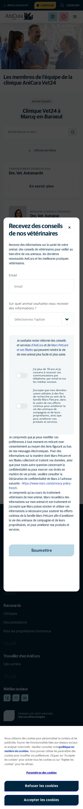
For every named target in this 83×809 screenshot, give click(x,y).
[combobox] (41, 319)
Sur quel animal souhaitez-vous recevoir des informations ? (39, 305)
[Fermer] (69, 227)
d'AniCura (37, 345)
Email (13, 275)
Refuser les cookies (41, 786)
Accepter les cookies (41, 800)
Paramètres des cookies (41, 772)
